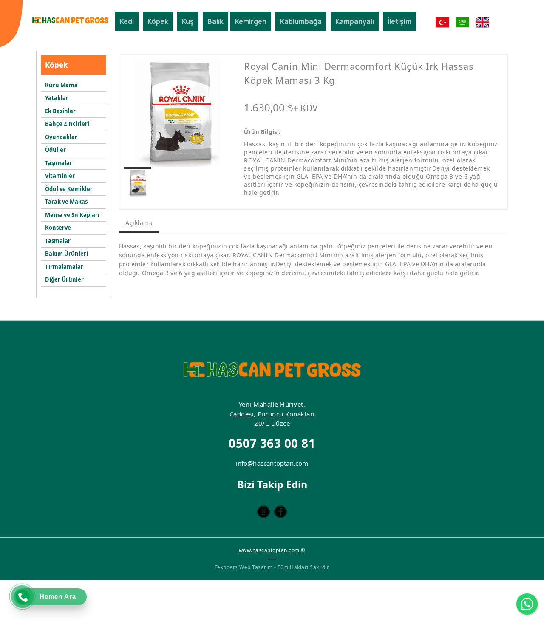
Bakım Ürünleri (66, 253)
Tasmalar (58, 241)
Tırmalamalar (64, 267)
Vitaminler (60, 175)
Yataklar (56, 98)
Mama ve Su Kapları (72, 215)
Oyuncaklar (61, 137)
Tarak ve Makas (66, 201)
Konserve (58, 227)
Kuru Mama (61, 85)
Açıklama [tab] (139, 223)
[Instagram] (263, 511)
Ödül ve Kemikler (69, 189)
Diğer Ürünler (64, 279)
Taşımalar (58, 163)
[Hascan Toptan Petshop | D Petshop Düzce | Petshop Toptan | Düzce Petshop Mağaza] (70, 20)
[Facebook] (280, 511)
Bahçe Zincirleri (67, 124)
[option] (177, 113)
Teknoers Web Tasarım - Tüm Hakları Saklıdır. (272, 567)
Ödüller (55, 150)
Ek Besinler (60, 111)
